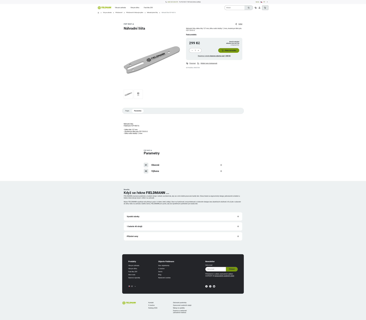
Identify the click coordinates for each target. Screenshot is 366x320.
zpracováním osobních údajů (224, 276)
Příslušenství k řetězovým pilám (134, 12)
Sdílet (240, 24)
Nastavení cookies (164, 278)
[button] (228, 50)
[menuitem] (120, 8)
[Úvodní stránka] (98, 12)
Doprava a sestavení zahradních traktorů (180, 311)
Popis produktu (191, 34)
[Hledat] (248, 8)
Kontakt (151, 303)
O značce (161, 268)
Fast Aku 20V (132, 272)
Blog (159, 275)
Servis (257, 2)
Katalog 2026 (152, 308)
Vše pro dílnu (132, 268)
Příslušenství (118, 12)
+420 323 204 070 (172, 2)
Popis (127, 111)
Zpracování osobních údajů (182, 305)
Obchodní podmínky (180, 303)
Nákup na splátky (179, 308)
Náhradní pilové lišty (152, 12)
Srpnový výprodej (134, 278)
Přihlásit (232, 269)
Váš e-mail (208, 265)
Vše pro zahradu (107, 12)
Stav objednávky (163, 265)
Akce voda (131, 275)
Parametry (137, 111)
